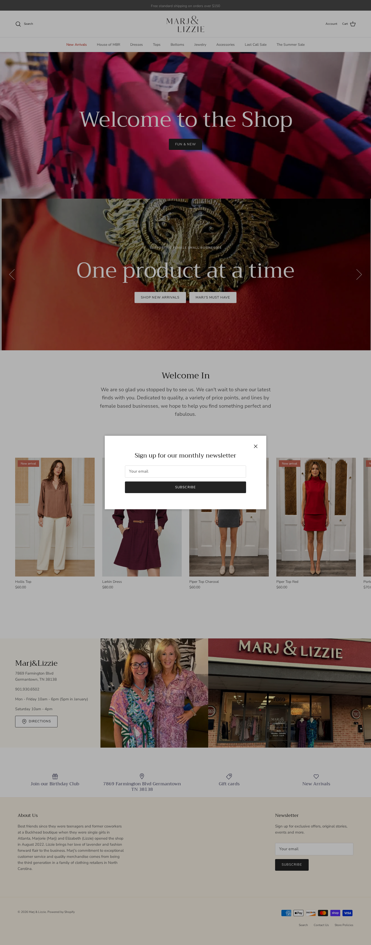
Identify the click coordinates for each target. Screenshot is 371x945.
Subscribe (185, 487)
